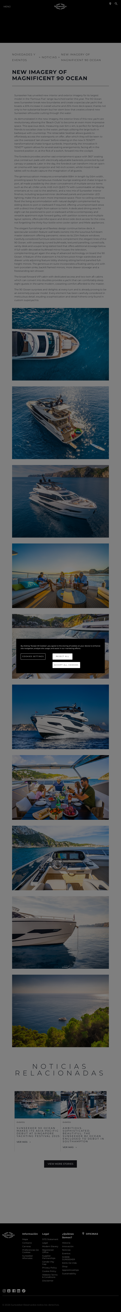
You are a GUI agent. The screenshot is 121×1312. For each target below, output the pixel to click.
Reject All (62, 656)
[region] (60, 656)
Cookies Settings (33, 656)
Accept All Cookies (66, 665)
